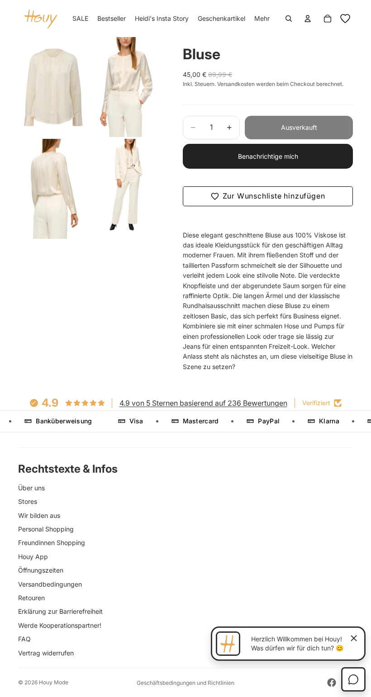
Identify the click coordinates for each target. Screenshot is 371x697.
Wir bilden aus (39, 515)
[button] (268, 196)
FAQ (24, 639)
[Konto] (308, 18)
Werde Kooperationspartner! (59, 625)
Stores (27, 501)
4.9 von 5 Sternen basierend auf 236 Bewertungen (203, 403)
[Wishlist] (345, 18)
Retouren (31, 598)
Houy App (33, 556)
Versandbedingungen (50, 584)
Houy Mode (53, 682)
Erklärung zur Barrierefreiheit (60, 611)
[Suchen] (289, 18)
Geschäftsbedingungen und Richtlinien (185, 682)
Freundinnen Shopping (51, 542)
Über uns (31, 488)
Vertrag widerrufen (46, 653)
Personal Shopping (46, 529)
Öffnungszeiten (40, 570)
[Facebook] (331, 682)
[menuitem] (262, 18)
